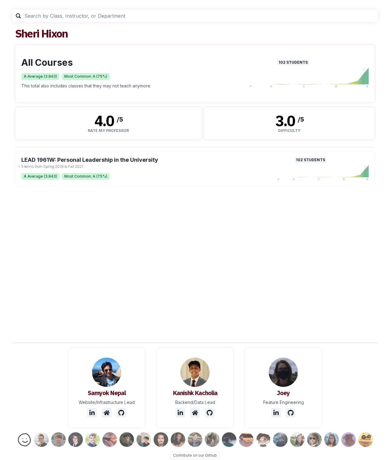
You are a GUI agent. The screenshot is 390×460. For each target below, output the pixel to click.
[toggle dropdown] (19, 166)
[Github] (121, 413)
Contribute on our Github (195, 455)
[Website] (107, 413)
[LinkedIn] (92, 413)
